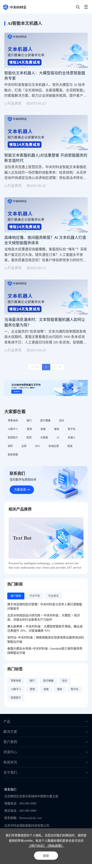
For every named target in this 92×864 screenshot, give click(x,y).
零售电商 (13, 420)
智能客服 (13, 454)
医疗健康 (45, 420)
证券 (24, 446)
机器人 (72, 437)
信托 (61, 420)
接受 (46, 855)
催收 (56, 429)
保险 (10, 446)
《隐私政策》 (55, 845)
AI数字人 (13, 429)
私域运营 (54, 446)
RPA (37, 446)
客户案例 (10, 742)
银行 (29, 420)
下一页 (57, 367)
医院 (29, 437)
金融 (43, 429)
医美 (70, 446)
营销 (29, 429)
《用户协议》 (37, 845)
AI (57, 437)
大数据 (44, 437)
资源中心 (10, 752)
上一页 (35, 367)
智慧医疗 (13, 437)
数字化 (72, 429)
